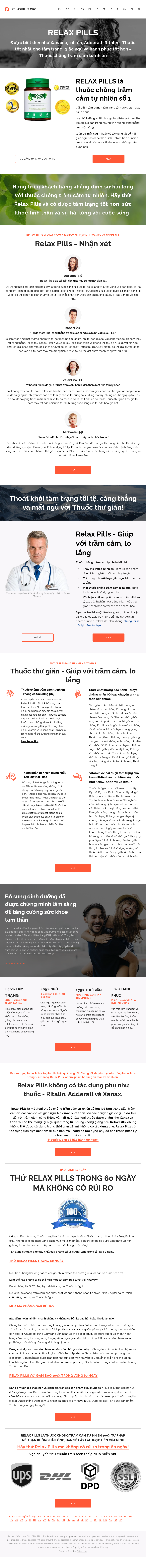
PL (86, 1516)
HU (125, 1516)
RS (68, 1520)
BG (39, 1520)
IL (49, 1520)
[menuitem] (61, 9)
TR (95, 1516)
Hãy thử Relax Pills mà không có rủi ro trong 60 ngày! (73, 1446)
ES (54, 1516)
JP (63, 1516)
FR (58, 1516)
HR (63, 1520)
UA (44, 1520)
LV (86, 1520)
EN (39, 1516)
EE (82, 1520)
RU (49, 1516)
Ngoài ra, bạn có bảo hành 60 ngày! (73, 1139)
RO (11, 1520)
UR (95, 1520)
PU (115, 1520)
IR (76, 1516)
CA (73, 1520)
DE (43, 1516)
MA (120, 1520)
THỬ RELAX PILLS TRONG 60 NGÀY (36, 1261)
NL (90, 1516)
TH (34, 1520)
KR (105, 1516)
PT (68, 1516)
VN (110, 1516)
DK (21, 1520)
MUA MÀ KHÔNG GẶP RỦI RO (31, 1306)
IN (91, 1520)
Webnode (82, 1551)
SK (16, 1520)
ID (26, 1520)
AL (110, 1520)
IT (72, 1516)
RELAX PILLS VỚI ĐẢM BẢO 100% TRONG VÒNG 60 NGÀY (53, 1375)
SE (120, 1516)
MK (105, 1520)
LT (58, 1520)
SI (78, 1520)
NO (53, 1520)
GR (130, 1516)
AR (115, 1516)
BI (100, 1520)
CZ (100, 1516)
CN (81, 1516)
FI (30, 1520)
